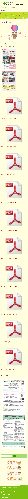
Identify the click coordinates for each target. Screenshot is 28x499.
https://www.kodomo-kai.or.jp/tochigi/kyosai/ (14, 462)
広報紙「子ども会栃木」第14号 (9, 230)
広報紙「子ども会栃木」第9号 (8, 370)
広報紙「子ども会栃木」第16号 (9, 174)
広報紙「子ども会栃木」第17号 (9, 146)
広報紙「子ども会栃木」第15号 (9, 202)
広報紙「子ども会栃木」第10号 (9, 342)
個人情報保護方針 (13, 7)
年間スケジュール (14, 468)
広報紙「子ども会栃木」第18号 (9, 119)
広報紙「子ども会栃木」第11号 (9, 314)
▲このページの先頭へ (24, 485)
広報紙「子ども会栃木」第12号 (9, 286)
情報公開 (14, 473)
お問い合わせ (4, 7)
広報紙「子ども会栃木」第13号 (9, 258)
